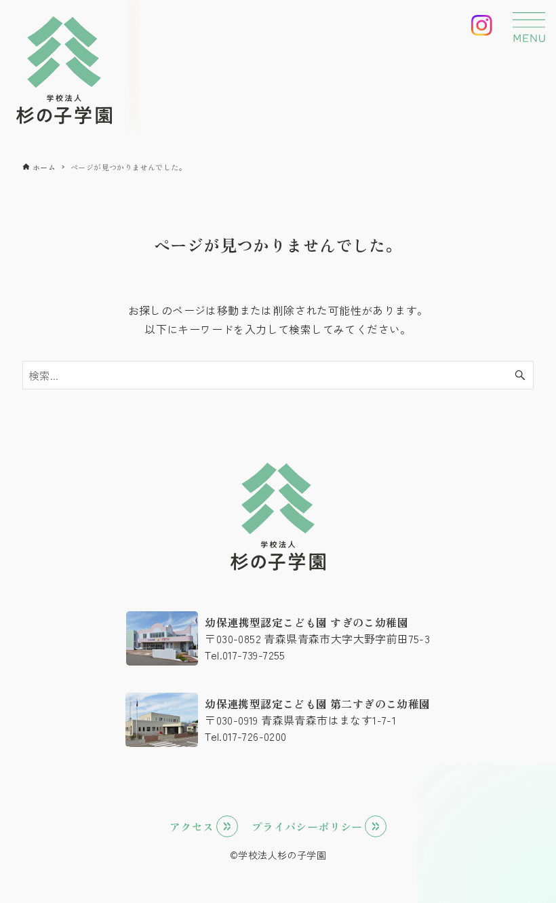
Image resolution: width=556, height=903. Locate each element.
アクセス (192, 826)
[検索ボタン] (520, 375)
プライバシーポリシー (307, 826)
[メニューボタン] (529, 27)
